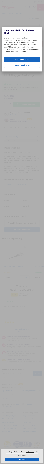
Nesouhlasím (22, 455)
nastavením (30, 452)
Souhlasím (22, 459)
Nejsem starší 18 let (22, 65)
